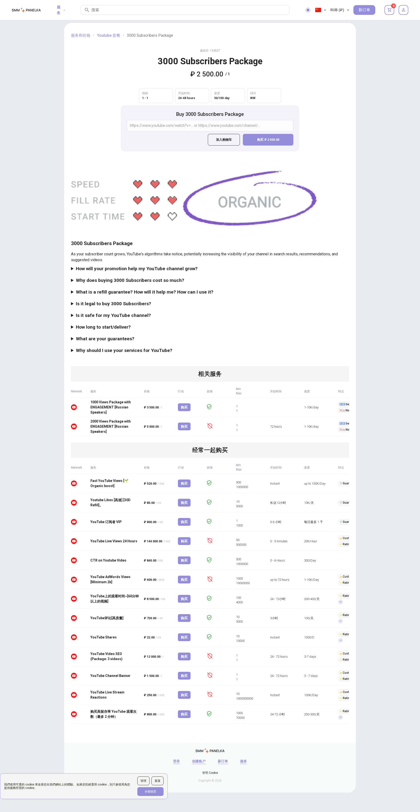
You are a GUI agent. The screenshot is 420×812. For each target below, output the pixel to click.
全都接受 (150, 791)
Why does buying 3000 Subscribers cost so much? (130, 280)
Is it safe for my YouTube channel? (113, 315)
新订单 (364, 10)
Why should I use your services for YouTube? (124, 350)
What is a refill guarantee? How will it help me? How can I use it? (144, 292)
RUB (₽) (337, 10)
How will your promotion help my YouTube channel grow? (137, 268)
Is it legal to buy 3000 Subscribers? (113, 303)
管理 (143, 781)
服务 (59, 10)
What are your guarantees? (105, 338)
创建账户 (199, 761)
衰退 (157, 781)
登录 (176, 761)
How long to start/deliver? (103, 327)
